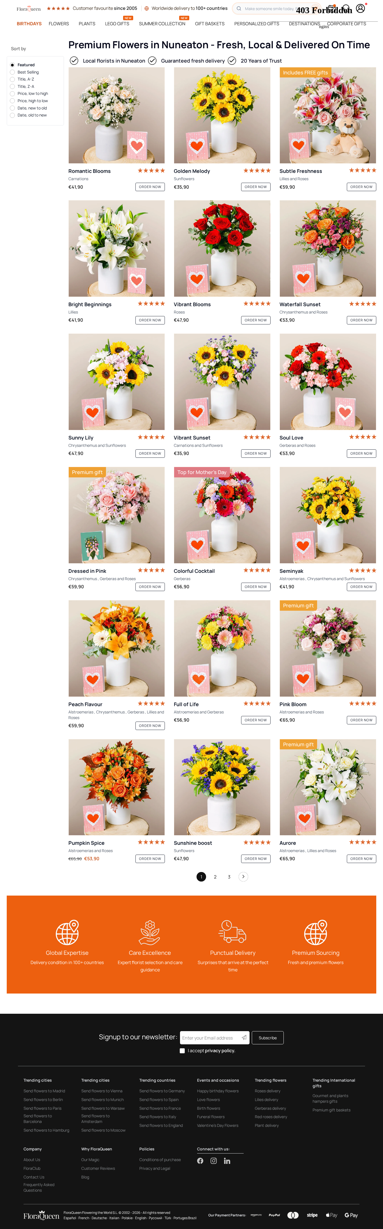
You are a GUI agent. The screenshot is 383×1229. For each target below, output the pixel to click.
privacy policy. (220, 1050)
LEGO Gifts (117, 23)
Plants (87, 23)
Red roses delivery (271, 1116)
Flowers (59, 23)
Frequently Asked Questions (39, 1187)
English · (141, 1218)
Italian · (115, 1218)
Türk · (168, 1218)
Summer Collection (162, 23)
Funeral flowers (211, 1116)
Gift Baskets (210, 23)
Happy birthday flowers (218, 1090)
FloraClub (32, 1168)
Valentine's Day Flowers (217, 1125)
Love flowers (208, 1099)
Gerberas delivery (270, 1108)
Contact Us (34, 1177)
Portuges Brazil (185, 1218)
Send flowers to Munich (102, 1099)
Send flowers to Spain (159, 1099)
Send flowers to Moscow (103, 1130)
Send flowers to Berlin (43, 1099)
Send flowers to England (161, 1125)
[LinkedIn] (227, 1161)
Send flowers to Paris (42, 1108)
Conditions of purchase (160, 1159)
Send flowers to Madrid (44, 1090)
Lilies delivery (266, 1099)
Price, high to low (33, 100)
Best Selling (28, 71)
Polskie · (128, 1218)
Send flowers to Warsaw (103, 1108)
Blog (85, 1177)
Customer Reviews (98, 1168)
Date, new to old (32, 107)
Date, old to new (32, 115)
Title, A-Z (26, 79)
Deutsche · (100, 1218)
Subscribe (268, 1037)
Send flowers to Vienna (102, 1090)
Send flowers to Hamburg (46, 1130)
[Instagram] (217, 1161)
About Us (32, 1159)
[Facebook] (204, 1161)
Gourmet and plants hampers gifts (330, 1098)
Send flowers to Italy (157, 1116)
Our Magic (90, 1159)
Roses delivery (267, 1090)
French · (85, 1218)
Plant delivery (267, 1125)
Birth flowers (208, 1108)
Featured (26, 64)
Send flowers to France (160, 1108)
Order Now (150, 187)
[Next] (243, 878)
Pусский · (156, 1218)
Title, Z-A (26, 86)
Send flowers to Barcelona (38, 1118)
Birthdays (29, 23)
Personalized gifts (256, 23)
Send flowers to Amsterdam (95, 1118)
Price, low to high (33, 93)
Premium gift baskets (331, 1110)
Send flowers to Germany (162, 1090)
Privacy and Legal (154, 1168)
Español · (70, 1218)
